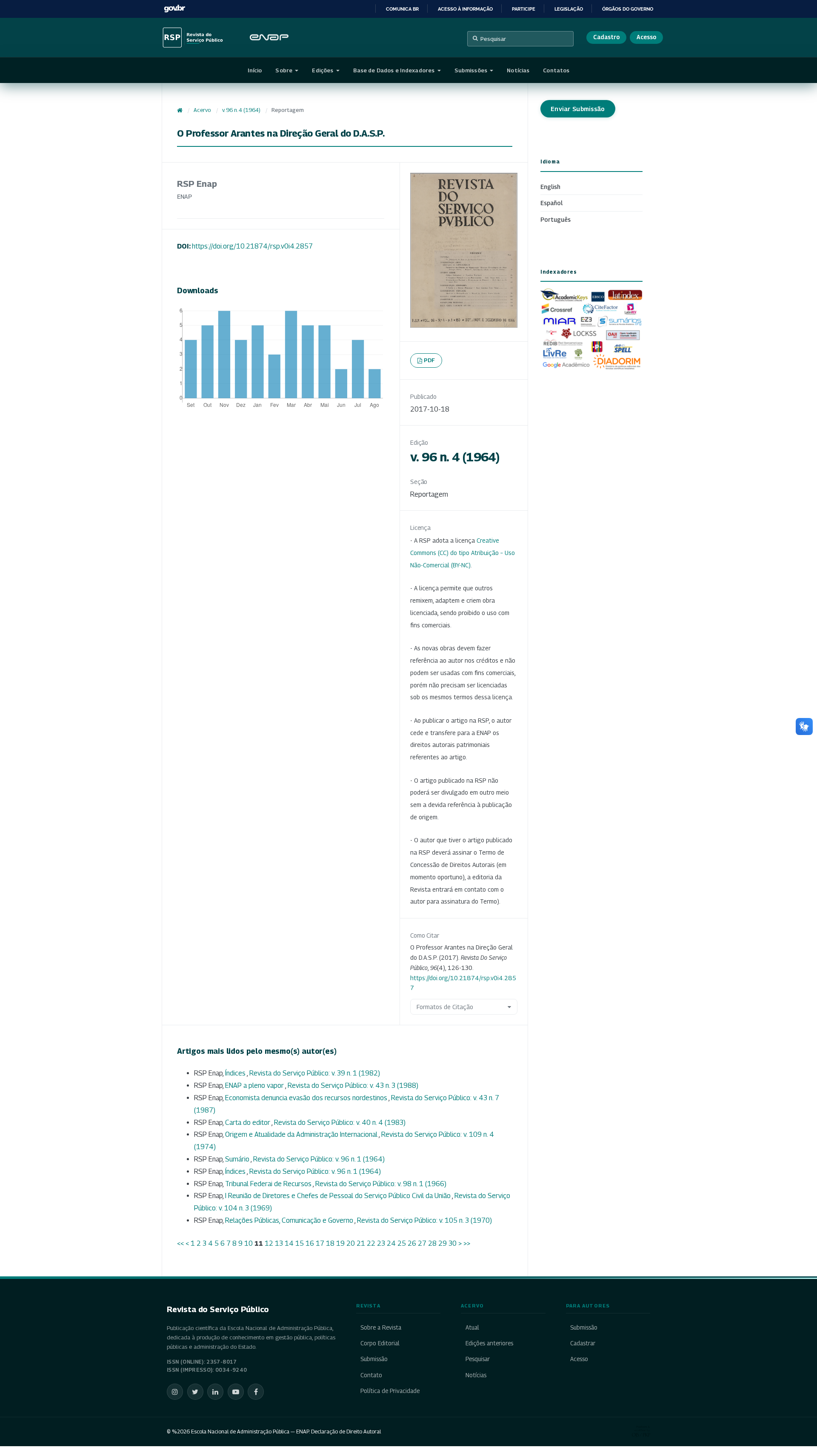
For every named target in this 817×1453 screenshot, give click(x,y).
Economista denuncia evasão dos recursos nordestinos (307, 1098)
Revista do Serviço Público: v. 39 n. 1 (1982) (314, 1073)
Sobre (284, 70)
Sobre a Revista (380, 1327)
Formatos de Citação (445, 1006)
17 (320, 1243)
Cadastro (606, 37)
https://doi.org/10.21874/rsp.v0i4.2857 (252, 246)
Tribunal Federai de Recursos (269, 1184)
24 (391, 1243)
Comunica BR (402, 9)
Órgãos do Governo (627, 9)
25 (401, 1243)
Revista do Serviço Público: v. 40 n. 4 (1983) (340, 1122)
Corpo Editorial (380, 1343)
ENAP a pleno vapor (255, 1085)
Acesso (646, 37)
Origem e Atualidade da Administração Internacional (302, 1134)
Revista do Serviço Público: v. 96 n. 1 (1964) (319, 1159)
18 (330, 1243)
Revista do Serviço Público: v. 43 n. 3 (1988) (353, 1085)
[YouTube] (236, 1392)
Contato (371, 1375)
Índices (236, 1073)
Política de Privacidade (390, 1390)
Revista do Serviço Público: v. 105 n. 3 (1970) (424, 1220)
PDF (429, 360)
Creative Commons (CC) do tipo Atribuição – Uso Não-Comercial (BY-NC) (462, 553)
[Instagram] (175, 1392)
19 (340, 1243)
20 (350, 1243)
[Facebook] (256, 1392)
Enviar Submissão (578, 108)
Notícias (518, 70)
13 (279, 1243)
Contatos (556, 70)
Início (255, 70)
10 (248, 1243)
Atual (472, 1327)
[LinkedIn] (215, 1392)
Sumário (238, 1159)
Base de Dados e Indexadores (394, 70)
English (550, 186)
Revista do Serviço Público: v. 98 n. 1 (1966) (380, 1184)
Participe (523, 9)
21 (361, 1243)
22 (371, 1243)
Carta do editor (248, 1122)
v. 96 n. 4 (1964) (241, 110)
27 (422, 1243)
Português (555, 219)
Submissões (471, 70)
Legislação (568, 9)
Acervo (202, 110)
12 (269, 1243)
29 (442, 1243)
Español (551, 202)
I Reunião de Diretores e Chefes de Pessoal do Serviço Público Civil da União (338, 1196)
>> (466, 1243)
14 (289, 1243)
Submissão (374, 1359)
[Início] (180, 110)
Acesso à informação (465, 9)
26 (412, 1243)
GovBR (174, 9)
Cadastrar (582, 1343)
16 (310, 1243)
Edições (323, 70)
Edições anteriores (489, 1343)
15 (299, 1243)
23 (381, 1243)
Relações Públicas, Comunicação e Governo (289, 1220)
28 (432, 1243)
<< (180, 1243)
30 (452, 1243)
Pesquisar (493, 38)
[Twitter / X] (195, 1392)
